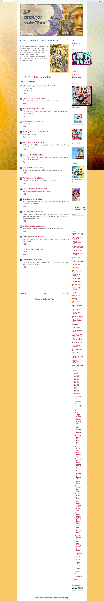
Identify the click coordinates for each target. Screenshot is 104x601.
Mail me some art (77, 295)
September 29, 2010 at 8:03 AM (35, 109)
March (77, 568)
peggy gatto (26, 188)
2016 (75, 376)
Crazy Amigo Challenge (76, 274)
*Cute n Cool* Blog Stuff (78, 234)
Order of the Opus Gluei (78, 306)
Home (45, 293)
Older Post (65, 293)
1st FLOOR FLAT (77, 250)
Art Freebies (76, 264)
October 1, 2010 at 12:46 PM (36, 249)
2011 (75, 391)
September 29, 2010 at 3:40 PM (38, 226)
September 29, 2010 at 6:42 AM (47, 86)
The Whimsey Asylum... (76, 346)
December (78, 396)
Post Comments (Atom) (48, 299)
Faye (24, 178)
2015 (75, 379)
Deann (24, 167)
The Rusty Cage (77, 339)
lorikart (75, 292)
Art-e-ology (76, 267)
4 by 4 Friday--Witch (78, 454)
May (77, 563)
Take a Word (76, 327)
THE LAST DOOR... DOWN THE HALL (77, 335)
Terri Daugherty (27, 132)
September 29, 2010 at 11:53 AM (34, 178)
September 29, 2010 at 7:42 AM (37, 98)
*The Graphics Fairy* (77, 242)
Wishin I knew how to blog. (78, 357)
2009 (75, 580)
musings (75, 299)
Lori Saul (25, 212)
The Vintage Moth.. (78, 342)
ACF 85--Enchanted (78, 537)
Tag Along (75, 324)
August (78, 554)
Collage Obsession (77, 271)
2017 (75, 373)
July (77, 557)
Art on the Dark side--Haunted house (78, 529)
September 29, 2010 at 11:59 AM (38, 188)
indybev (25, 142)
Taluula (25, 199)
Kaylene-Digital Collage (77, 288)
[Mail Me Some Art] (78, 122)
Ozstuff (25, 260)
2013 (75, 385)
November (78, 401)
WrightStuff (26, 226)
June (77, 560)
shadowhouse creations (76, 313)
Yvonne (25, 121)
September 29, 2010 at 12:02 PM (35, 199)
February (78, 571)
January (78, 576)
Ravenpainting (76, 309)
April (77, 565)
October (78, 406)
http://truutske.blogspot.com (30, 86)
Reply (24, 93)
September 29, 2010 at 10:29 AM (35, 155)
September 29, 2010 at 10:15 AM (35, 142)
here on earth (77, 285)
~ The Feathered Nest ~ (77, 331)
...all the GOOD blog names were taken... (78, 247)
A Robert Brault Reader (77, 254)
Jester (25, 237)
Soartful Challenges (78, 317)
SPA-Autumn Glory (77, 448)
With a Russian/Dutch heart (77, 362)
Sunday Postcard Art (77, 320)
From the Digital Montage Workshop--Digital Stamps (78, 518)
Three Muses (76, 353)
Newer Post (24, 293)
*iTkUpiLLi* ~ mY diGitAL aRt (77, 238)
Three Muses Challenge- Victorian (78, 429)
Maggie (25, 109)
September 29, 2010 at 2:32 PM (36, 212)
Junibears (25, 98)
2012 (75, 388)
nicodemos (55, 598)
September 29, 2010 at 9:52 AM (40, 132)
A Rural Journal (77, 258)
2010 (75, 394)
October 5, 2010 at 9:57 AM (34, 260)
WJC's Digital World (78, 366)
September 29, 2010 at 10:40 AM (35, 167)
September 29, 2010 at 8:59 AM (35, 121)
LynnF (24, 155)
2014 (75, 382)
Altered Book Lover (78, 261)
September (78, 409)
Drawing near (76, 278)
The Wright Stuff (77, 350)
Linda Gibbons (76, 74)
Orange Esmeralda (77, 302)
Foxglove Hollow (77, 281)
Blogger (67, 598)
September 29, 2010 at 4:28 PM (35, 237)
